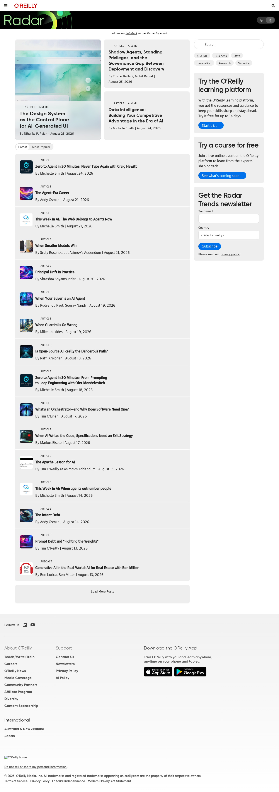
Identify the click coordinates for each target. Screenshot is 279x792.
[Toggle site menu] (5, 5)
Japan (9, 736)
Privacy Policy (67, 670)
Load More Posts (102, 591)
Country (203, 227)
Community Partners (20, 684)
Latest (22, 147)
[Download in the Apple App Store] (158, 675)
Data (237, 55)
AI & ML (202, 55)
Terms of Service (15, 781)
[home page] (25, 5)
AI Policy (62, 677)
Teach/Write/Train (19, 657)
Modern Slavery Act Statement (109, 781)
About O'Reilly (18, 648)
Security (244, 63)
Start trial (209, 125)
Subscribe (210, 246)
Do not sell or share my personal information (35, 767)
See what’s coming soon (220, 175)
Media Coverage (18, 677)
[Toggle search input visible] (273, 5)
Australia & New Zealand (24, 729)
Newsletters (65, 663)
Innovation (204, 63)
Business (221, 55)
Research (224, 63)
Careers (10, 663)
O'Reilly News (15, 670)
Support (64, 648)
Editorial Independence (68, 781)
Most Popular (41, 147)
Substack (131, 32)
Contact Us (65, 657)
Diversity (11, 698)
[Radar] (38, 20)
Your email (205, 210)
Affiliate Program (18, 691)
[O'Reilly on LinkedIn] (25, 625)
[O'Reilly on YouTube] (33, 625)
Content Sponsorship (21, 705)
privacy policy (230, 254)
